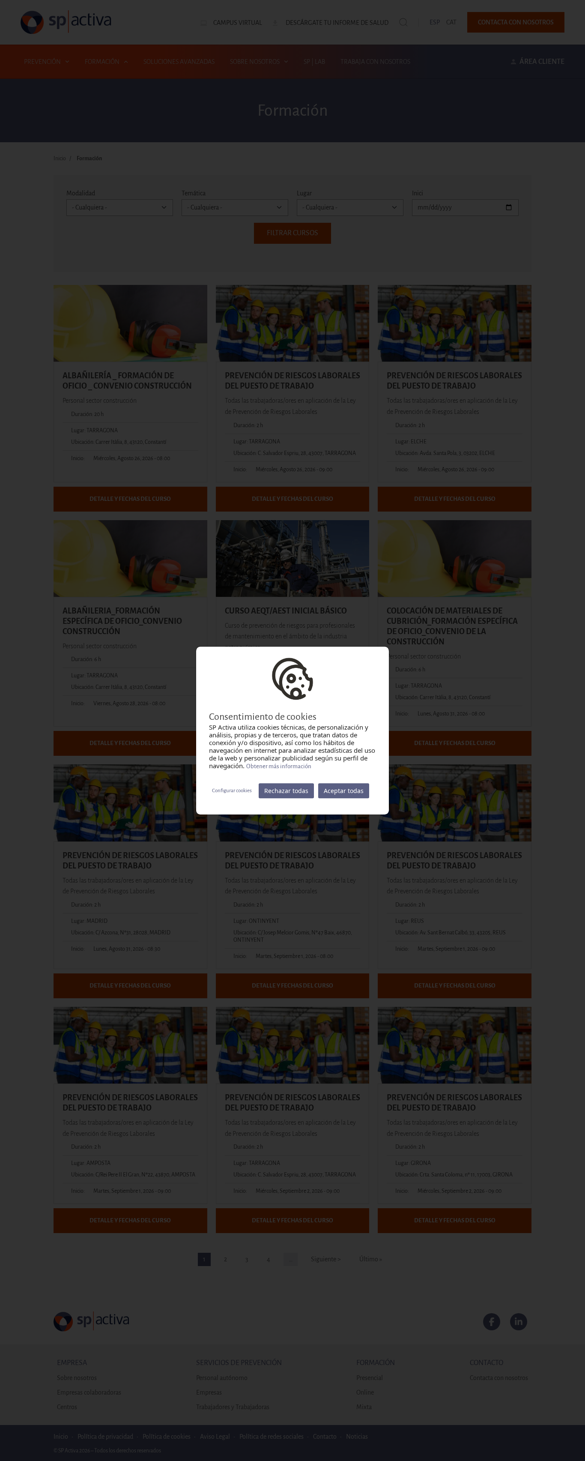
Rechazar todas (286, 791)
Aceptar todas (344, 791)
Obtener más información (278, 766)
